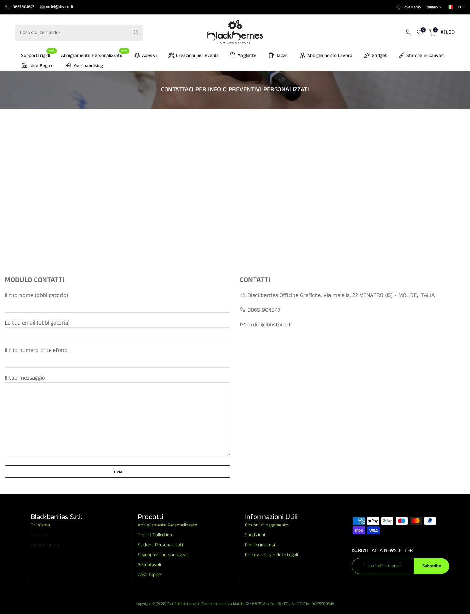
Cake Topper (150, 574)
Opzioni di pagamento (266, 525)
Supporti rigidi (38, 55)
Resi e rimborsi (260, 544)
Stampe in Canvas (424, 55)
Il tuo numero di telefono (36, 350)
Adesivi (149, 55)
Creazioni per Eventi (197, 55)
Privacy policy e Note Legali (271, 554)
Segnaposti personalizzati (163, 554)
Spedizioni (255, 535)
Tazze (282, 55)
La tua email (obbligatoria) (37, 323)
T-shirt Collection (155, 535)
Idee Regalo (41, 65)
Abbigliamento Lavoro (329, 55)
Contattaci (41, 535)
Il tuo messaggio (25, 378)
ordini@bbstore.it (60, 7)
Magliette (246, 55)
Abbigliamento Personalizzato (94, 55)
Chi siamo (40, 525)
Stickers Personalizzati (160, 544)
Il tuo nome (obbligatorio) (36, 295)
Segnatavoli (149, 564)
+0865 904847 (22, 7)
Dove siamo (411, 7)
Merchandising (88, 65)
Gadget (379, 55)
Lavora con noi (45, 544)
